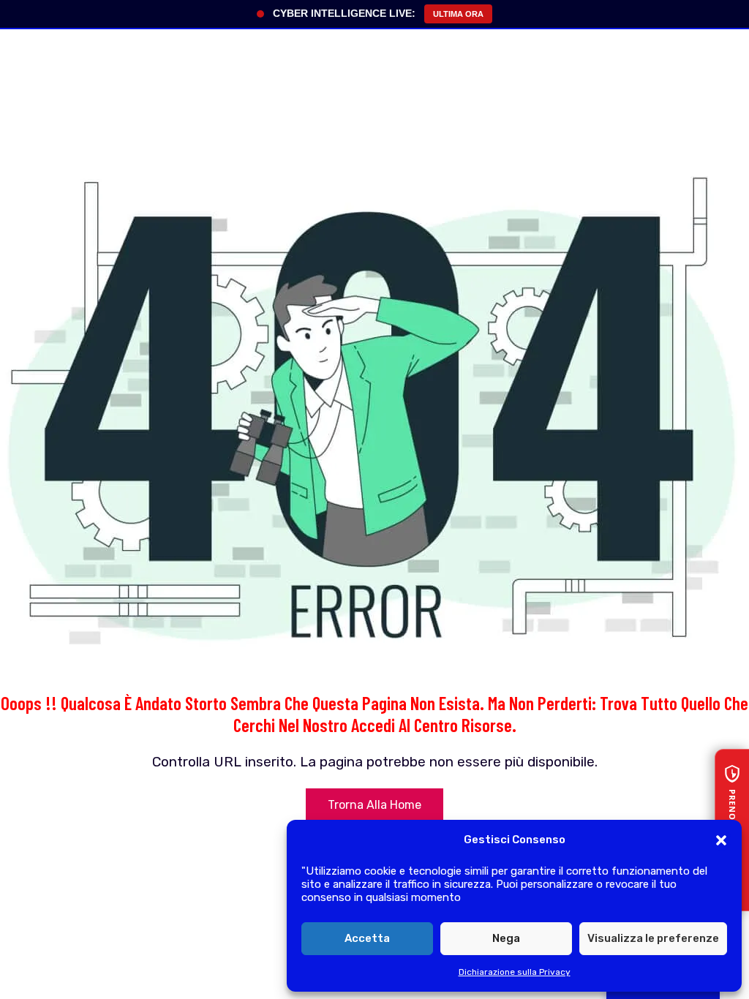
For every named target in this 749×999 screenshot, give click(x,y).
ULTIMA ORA (458, 14)
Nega (506, 938)
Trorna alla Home (374, 805)
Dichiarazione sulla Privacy (515, 972)
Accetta (367, 938)
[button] (721, 840)
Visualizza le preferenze (653, 938)
